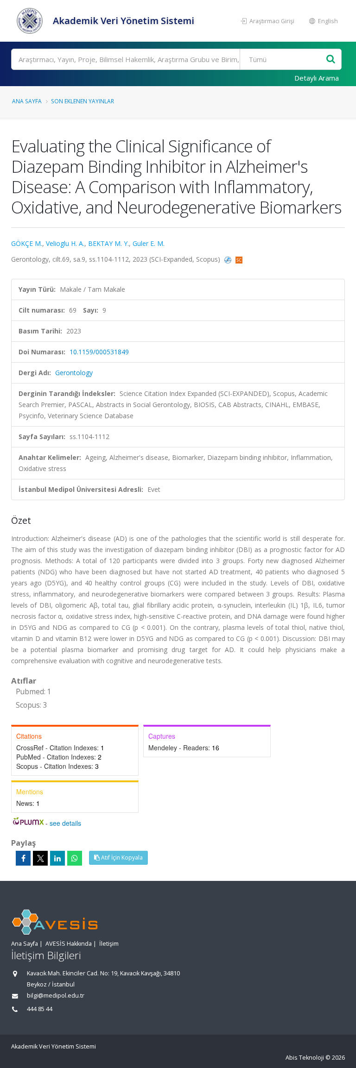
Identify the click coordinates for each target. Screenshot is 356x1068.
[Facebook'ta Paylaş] (23, 858)
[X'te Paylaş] (40, 858)
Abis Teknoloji (305, 1058)
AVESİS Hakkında (68, 944)
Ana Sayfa (27, 101)
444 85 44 (39, 1009)
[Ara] (330, 59)
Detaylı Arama (316, 77)
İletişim (109, 944)
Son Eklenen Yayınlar (82, 101)
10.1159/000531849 (99, 351)
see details (65, 823)
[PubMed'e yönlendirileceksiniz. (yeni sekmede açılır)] (228, 259)
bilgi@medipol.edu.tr (55, 995)
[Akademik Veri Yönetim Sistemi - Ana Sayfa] (31, 21)
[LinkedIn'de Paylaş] (57, 858)
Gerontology (74, 372)
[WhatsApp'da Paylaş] (74, 858)
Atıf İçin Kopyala (121, 857)
